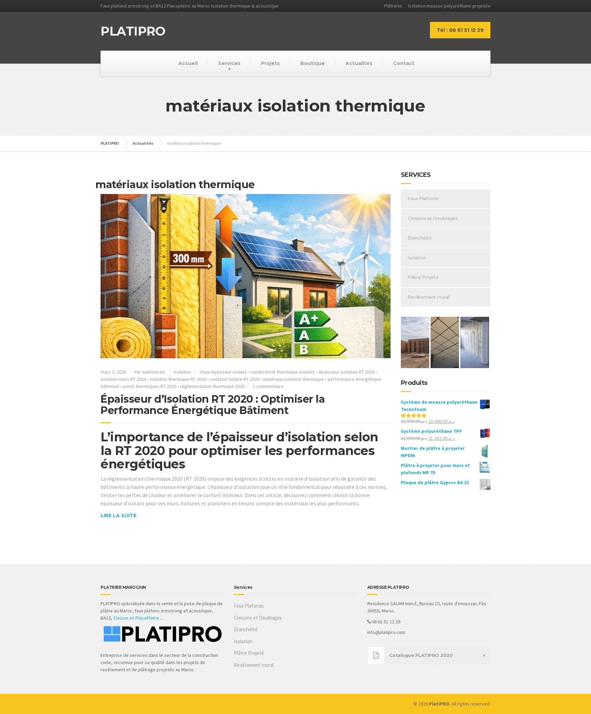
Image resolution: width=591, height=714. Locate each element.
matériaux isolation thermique (293, 379)
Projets (270, 63)
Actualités (358, 63)
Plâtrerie (393, 6)
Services (229, 63)
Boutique (312, 63)
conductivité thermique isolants (282, 372)
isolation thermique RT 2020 (178, 379)
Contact (404, 63)
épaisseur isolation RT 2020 (347, 372)
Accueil (188, 63)
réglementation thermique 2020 (212, 386)
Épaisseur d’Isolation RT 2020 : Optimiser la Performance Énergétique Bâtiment (213, 405)
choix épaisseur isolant (222, 372)
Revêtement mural (428, 297)
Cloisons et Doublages (433, 218)
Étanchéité (420, 238)
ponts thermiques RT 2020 (149, 386)
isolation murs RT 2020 (123, 379)
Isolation (182, 372)
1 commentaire (268, 386)
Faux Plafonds (423, 198)
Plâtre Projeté (423, 277)
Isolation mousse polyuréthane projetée (449, 6)
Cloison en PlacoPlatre (136, 618)
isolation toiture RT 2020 (234, 379)
